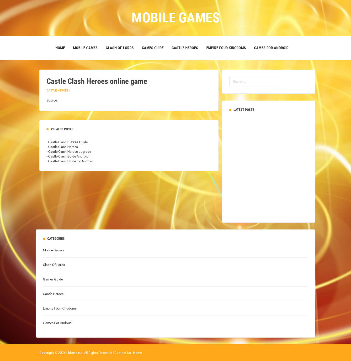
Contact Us (122, 353)
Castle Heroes (185, 48)
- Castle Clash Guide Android (67, 156)
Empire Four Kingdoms (226, 48)
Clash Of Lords (120, 48)
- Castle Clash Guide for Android (70, 161)
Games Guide (153, 48)
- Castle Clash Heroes (62, 147)
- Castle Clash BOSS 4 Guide (67, 142)
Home (60, 48)
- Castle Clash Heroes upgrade (69, 151)
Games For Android (271, 48)
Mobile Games (85, 48)
